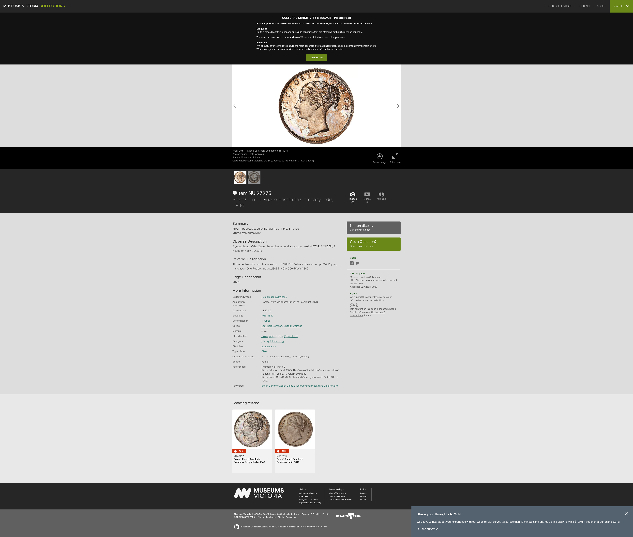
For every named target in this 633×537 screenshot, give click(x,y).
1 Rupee (265, 321)
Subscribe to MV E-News (340, 500)
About (601, 6)
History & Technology (272, 341)
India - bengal (276, 336)
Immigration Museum (308, 500)
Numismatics (268, 346)
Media (363, 500)
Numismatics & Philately (274, 297)
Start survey (427, 529)
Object (265, 351)
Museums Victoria (34, 6)
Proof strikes (291, 336)
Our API (584, 6)
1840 (270, 316)
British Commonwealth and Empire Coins (316, 386)
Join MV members (337, 493)
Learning (364, 496)
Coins (264, 336)
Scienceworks (305, 496)
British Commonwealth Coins (277, 386)
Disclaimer (271, 517)
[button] (621, 6)
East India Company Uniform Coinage (281, 326)
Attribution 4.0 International (299, 161)
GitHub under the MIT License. (313, 527)
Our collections (560, 6)
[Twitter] (357, 263)
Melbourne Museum (308, 493)
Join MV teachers (337, 496)
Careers (363, 493)
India (264, 316)
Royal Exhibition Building (310, 503)
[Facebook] (352, 263)
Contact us (291, 517)
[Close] (626, 514)
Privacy (260, 517)
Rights (281, 517)
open (369, 297)
